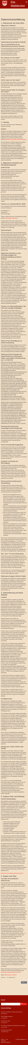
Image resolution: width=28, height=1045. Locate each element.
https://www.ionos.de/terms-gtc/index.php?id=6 (12, 873)
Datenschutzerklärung (5, 1042)
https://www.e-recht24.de (11, 974)
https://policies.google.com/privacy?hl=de (11, 972)
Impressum (3, 977)
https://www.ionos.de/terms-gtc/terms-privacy (15, 139)
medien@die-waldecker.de (11, 218)
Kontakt (2, 1039)
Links (7, 1039)
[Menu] (26, 2)
